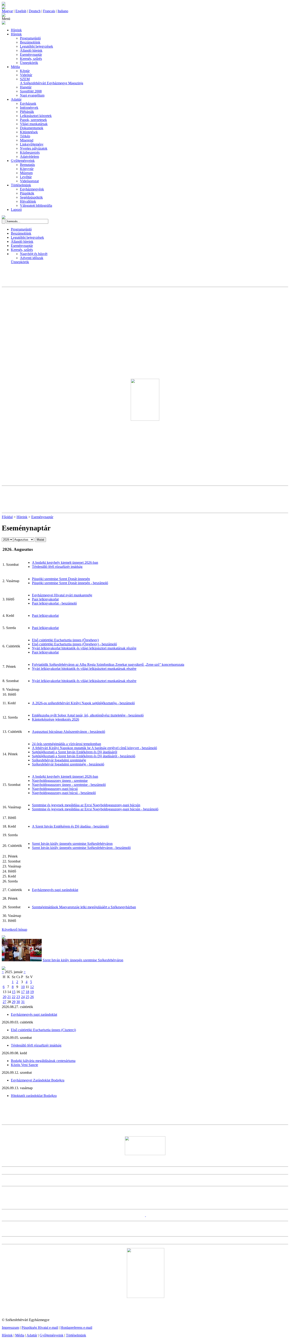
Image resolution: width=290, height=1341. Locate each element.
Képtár (25, 71)
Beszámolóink (30, 42)
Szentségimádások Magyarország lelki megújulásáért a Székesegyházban (84, 907)
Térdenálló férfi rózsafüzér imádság (57, 566)
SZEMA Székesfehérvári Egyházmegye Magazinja (51, 81)
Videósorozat (29, 181)
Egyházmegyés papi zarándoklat (55, 890)
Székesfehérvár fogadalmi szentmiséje (59, 760)
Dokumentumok (31, 128)
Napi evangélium (32, 95)
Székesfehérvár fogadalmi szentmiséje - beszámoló (68, 764)
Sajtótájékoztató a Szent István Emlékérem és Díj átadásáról (74, 752)
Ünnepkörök (29, 63)
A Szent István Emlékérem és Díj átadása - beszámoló (70, 826)
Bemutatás (27, 165)
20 (4, 997)
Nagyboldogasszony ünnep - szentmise (60, 780)
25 (27, 997)
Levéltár (26, 177)
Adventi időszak (31, 258)
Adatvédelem (29, 156)
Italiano (63, 11)
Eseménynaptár (31, 54)
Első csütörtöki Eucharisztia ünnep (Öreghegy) (65, 640)
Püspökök (27, 193)
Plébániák (27, 112)
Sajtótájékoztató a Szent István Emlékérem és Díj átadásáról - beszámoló (83, 756)
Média (15, 67)
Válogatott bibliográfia (36, 205)
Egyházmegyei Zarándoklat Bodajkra (37, 1080)
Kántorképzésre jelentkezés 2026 (55, 719)
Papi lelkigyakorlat (45, 599)
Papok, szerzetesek (33, 120)
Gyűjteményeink (23, 161)
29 (13, 1002)
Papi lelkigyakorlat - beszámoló (54, 603)
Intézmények (29, 107)
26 (32, 997)
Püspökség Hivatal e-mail (40, 1327)
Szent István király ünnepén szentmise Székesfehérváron (72, 843)
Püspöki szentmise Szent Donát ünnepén (61, 579)
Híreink (16, 30)
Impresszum (10, 1327)
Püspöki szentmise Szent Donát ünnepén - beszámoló (70, 583)
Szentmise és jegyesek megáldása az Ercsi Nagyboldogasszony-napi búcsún (86, 805)
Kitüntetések (29, 132)
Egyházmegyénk (32, 189)
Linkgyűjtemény (32, 144)
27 (4, 1002)
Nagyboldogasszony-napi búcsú (55, 789)
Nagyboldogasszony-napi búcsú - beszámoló (64, 793)
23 (18, 997)
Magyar (7, 11)
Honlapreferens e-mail (76, 1327)
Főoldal (7, 517)
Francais (49, 11)
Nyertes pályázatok (33, 148)
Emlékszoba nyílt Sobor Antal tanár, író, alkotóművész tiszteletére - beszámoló (88, 715)
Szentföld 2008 (31, 91)
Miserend (26, 140)
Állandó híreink (31, 50)
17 (23, 992)
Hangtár (25, 87)
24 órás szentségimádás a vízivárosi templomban (66, 744)
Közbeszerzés (30, 152)
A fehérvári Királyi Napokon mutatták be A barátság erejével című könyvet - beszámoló (94, 748)
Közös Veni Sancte (24, 1065)
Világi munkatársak (34, 124)
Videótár (26, 75)
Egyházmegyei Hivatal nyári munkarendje (62, 595)
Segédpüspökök (31, 197)
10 (23, 987)
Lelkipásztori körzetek (36, 116)
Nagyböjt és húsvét (33, 254)
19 (32, 992)
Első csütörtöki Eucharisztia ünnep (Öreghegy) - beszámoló (74, 644)
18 (27, 992)
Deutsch (35, 11)
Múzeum (26, 173)
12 (32, 987)
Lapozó (16, 209)
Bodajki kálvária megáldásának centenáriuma (43, 1061)
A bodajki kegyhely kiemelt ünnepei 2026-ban (65, 562)
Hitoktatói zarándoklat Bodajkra (34, 1096)
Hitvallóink (28, 201)
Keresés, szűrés (31, 59)
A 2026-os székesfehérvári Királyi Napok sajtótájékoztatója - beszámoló (83, 703)
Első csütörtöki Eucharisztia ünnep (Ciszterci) (43, 1030)
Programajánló (30, 38)
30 (18, 1002)
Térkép (25, 136)
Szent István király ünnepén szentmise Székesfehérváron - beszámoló (81, 848)
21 (9, 997)
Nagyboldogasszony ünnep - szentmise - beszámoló (69, 785)
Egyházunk (28, 103)
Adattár (16, 99)
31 (23, 1002)
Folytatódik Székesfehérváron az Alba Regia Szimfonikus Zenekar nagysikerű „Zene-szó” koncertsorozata (108, 664)
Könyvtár (27, 169)
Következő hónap (14, 929)
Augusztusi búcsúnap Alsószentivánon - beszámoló (68, 732)
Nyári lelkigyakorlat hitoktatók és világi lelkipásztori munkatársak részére (84, 648)
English (20, 11)
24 (23, 997)
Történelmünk (21, 185)
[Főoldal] (3, 8)
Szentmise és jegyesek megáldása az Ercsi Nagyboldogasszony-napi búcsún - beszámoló (95, 809)
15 (13, 992)
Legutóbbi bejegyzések (36, 46)
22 (13, 997)
